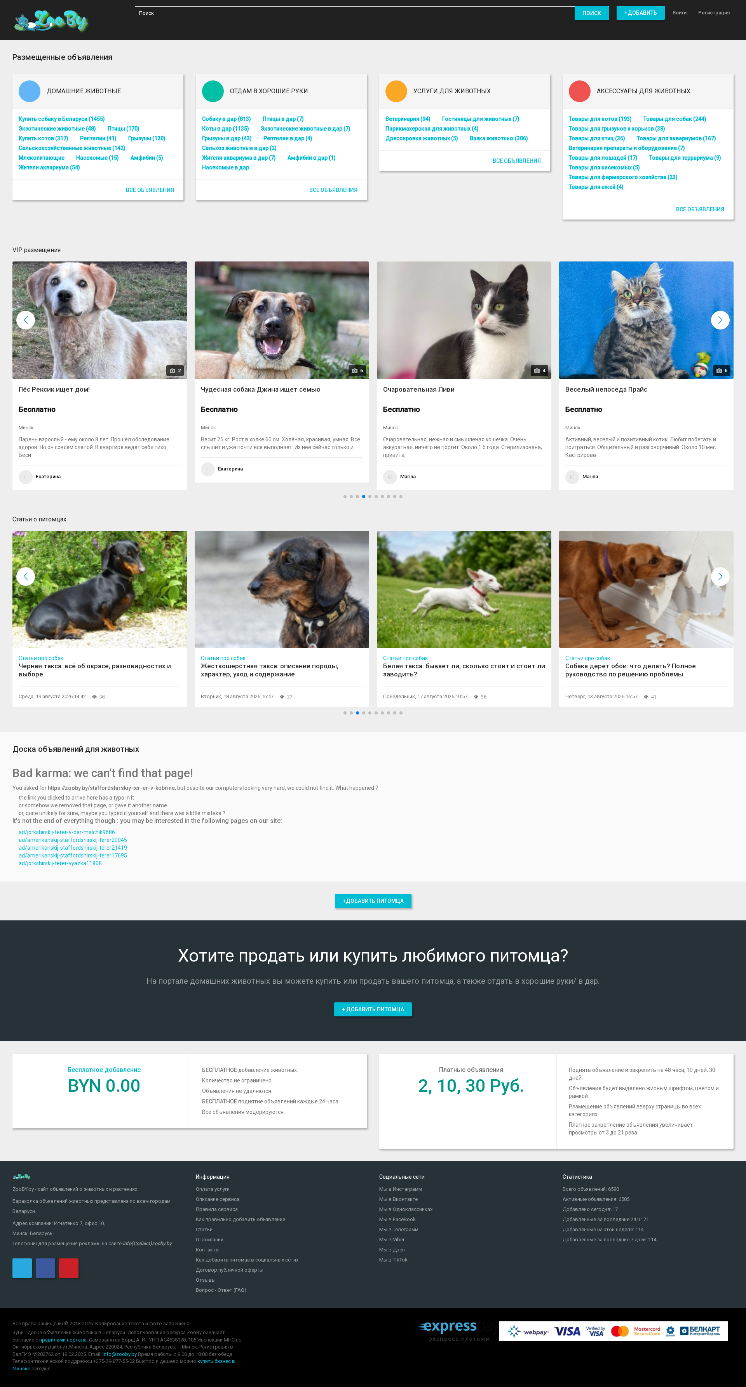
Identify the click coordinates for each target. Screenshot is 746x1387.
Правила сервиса (217, 1209)
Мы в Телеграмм (398, 1229)
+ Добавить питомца (373, 1009)
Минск (98, 427)
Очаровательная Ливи (308, 389)
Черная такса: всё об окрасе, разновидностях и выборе (95, 670)
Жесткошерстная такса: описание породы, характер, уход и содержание (269, 670)
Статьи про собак (41, 658)
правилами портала (63, 1340)
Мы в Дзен (392, 1250)
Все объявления (150, 190)
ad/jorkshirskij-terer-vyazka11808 (60, 863)
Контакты (208, 1250)
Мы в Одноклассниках (405, 1209)
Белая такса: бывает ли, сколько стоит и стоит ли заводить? (464, 670)
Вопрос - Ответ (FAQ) (221, 1290)
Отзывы (206, 1280)
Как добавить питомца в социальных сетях (247, 1260)
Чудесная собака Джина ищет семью (150, 389)
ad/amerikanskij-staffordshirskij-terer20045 (73, 840)
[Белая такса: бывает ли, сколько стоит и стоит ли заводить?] (464, 589)
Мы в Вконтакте (398, 1199)
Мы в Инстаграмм (400, 1189)
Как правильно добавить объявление (240, 1219)
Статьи (204, 1229)
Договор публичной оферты (229, 1270)
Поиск (591, 13)
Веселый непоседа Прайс (496, 389)
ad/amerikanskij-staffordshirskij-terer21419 (73, 848)
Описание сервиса (217, 1199)
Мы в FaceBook (397, 1219)
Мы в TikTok (393, 1260)
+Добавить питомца (373, 901)
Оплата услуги (213, 1189)
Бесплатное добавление (104, 1069)
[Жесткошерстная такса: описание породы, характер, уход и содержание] (282, 589)
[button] (720, 320)
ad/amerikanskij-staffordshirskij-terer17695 (73, 855)
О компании (209, 1239)
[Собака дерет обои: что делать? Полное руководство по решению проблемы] (646, 589)
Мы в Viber (391, 1239)
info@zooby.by (120, 1354)
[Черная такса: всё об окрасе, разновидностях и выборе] (99, 589)
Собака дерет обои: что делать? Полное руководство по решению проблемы (630, 670)
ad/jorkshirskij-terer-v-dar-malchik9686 (67, 832)
